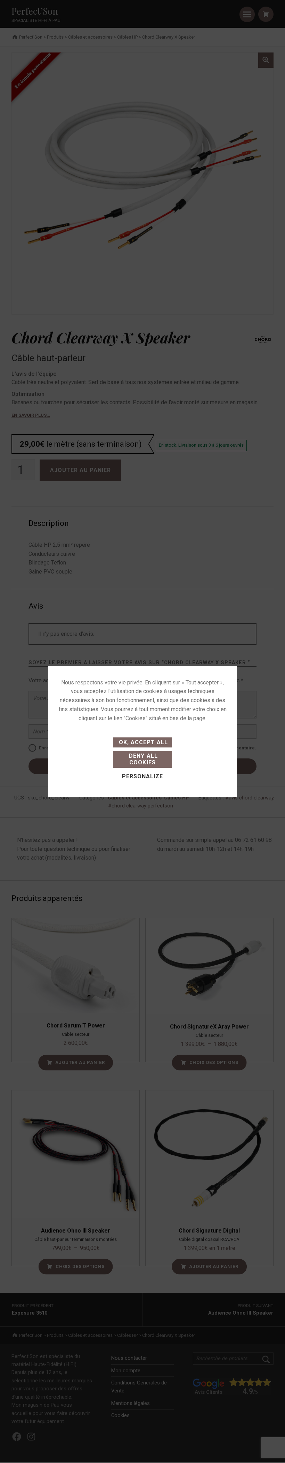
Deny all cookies (142, 759)
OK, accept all (142, 742)
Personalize (142, 776)
